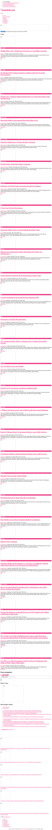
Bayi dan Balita (6, 16)
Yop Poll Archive (7, 826)
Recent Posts (6, 708)
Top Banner (5, 825)
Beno (2, 232)
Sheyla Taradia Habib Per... (9, 4)
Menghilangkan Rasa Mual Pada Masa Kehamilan (18, 498)
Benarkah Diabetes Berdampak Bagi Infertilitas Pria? (19, 120)
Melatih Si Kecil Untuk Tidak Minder (14, 476)
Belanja (4, 18)
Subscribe (5, 822)
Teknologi (5, 22)
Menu (2, 13)
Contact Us (5, 820)
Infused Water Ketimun (9, 541)
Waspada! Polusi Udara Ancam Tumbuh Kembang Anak (20, 230)
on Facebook (7, 729)
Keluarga (5, 21)
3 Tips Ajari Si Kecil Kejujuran (11, 208)
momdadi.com (7, 816)
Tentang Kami (6, 824)
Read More (3, 57)
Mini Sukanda (4, 145)
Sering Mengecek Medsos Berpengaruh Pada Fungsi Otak (21, 275)
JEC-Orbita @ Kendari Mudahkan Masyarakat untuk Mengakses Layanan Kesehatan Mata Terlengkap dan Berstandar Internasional (24, 637)
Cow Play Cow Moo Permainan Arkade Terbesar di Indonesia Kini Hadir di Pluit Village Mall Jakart (24, 662)
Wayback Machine (24, 828)
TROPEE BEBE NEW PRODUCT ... (11, 2)
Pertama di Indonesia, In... (8, 5)
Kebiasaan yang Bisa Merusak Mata (13, 319)
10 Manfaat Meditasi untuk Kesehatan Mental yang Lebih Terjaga (24, 454)
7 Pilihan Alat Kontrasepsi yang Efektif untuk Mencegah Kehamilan (24, 410)
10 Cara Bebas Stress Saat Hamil (12, 366)
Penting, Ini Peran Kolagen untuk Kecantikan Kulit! (19, 388)
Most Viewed (6, 707)
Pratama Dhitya (4, 189)
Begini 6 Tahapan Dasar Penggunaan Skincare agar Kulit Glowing (24, 432)
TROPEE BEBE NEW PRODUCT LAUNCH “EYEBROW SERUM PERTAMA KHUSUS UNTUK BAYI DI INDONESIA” (24, 564)
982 (5, 675)
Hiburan (5, 19)
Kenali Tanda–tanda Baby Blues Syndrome (15, 164)
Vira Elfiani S (3, 256)
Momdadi (3, 101)
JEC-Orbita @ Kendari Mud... (9, 6)
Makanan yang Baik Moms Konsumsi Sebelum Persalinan (21, 186)
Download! (3, 31)
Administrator (3, 123)
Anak (4, 15)
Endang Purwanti (4, 167)
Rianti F (2, 53)
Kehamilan (5, 20)
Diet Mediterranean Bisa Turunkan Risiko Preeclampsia (20, 520)
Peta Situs (5, 821)
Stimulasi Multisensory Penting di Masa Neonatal (18, 142)
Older (7, 675)
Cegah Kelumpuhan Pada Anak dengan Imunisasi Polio (20, 297)
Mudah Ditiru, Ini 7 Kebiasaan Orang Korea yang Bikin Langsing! (24, 51)
